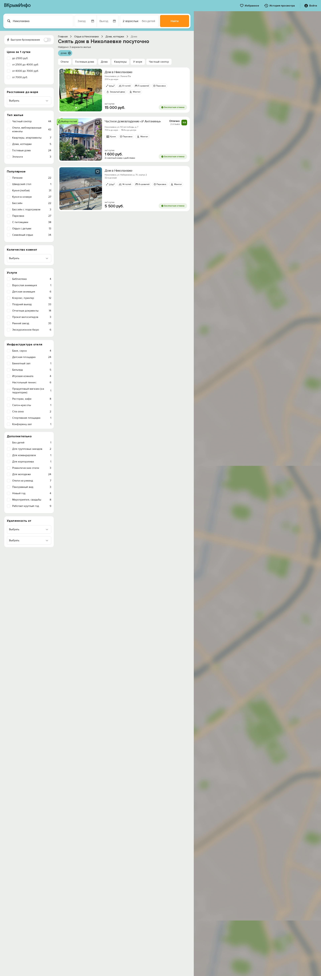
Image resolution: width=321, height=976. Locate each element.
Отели (65, 61)
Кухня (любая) (31, 190)
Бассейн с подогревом (31, 209)
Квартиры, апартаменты (31, 137)
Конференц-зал (31, 424)
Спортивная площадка (31, 418)
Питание (31, 177)
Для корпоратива (31, 461)
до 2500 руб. (20, 58)
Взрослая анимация (31, 285)
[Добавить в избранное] (97, 73)
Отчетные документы (31, 310)
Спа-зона (31, 411)
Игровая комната (31, 376)
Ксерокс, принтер (31, 298)
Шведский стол (31, 184)
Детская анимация (31, 291)
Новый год (31, 493)
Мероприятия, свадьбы (31, 499)
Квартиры (120, 61)
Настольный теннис (31, 382)
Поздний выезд (31, 304)
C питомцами (31, 222)
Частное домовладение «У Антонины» (133, 121)
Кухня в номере (31, 197)
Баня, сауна (31, 350)
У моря (137, 61)
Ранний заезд (31, 323)
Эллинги (31, 156)
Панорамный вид (31, 487)
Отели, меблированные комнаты (31, 129)
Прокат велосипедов (31, 317)
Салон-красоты (31, 405)
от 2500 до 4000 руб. (25, 64)
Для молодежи (31, 474)
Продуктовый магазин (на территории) (31, 390)
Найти (175, 21)
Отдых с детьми (31, 228)
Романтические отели (31, 468)
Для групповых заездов (31, 449)
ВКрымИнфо (17, 5)
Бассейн (31, 203)
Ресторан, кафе (31, 399)
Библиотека (31, 279)
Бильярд (31, 369)
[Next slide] (97, 90)
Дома (104, 61)
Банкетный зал (31, 363)
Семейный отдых (31, 235)
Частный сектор (31, 121)
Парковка (31, 216)
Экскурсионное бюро (31, 329)
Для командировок (31, 455)
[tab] (76, 107)
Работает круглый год (31, 506)
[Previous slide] (63, 90)
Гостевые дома (31, 150)
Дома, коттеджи (31, 144)
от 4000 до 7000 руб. (25, 71)
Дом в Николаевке (118, 72)
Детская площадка (31, 357)
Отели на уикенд (31, 480)
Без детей (31, 442)
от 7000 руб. (20, 77)
